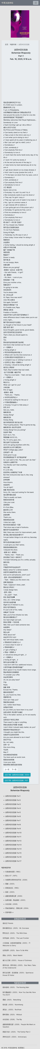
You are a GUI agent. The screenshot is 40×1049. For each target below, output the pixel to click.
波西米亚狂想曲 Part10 (13, 833)
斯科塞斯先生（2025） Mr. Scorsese (16, 928)
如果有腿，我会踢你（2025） (15, 900)
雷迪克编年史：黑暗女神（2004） (17, 908)
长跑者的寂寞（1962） (13, 872)
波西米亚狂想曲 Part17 (13, 861)
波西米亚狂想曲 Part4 (13, 808)
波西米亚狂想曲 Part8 (13, 824)
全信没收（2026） (12, 904)
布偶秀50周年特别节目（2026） (16, 880)
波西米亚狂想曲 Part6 (13, 816)
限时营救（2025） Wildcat (12, 1015)
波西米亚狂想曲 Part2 (13, 800)
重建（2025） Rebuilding (12, 1000)
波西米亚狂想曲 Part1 (12, 796)
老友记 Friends (8, 923)
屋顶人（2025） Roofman (12, 1010)
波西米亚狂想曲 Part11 (13, 837)
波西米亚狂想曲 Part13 (13, 845)
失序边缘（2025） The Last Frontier (16, 938)
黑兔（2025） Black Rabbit (12, 955)
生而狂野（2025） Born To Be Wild (15, 950)
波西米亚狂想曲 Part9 (13, 828)
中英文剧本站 (7, 3)
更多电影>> (9, 912)
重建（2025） (10, 884)
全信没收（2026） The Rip (12, 1019)
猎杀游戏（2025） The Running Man (16, 987)
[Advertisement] (20, 81)
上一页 (7, 769)
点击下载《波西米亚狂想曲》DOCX (17, 775)
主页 (6, 44)
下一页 (14, 769)
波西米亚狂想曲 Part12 (13, 841)
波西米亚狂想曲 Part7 (13, 820)
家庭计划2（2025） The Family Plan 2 (16, 1032)
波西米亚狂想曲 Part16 (13, 857)
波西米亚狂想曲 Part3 (13, 804)
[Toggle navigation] (35, 3)
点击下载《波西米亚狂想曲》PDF (16, 780)
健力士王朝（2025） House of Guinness (17, 960)
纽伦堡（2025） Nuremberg (13, 1005)
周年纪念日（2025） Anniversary (15, 1037)
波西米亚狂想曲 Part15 (13, 853)
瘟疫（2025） (10, 892)
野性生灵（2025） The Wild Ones (15, 933)
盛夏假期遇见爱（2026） (14, 896)
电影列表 (13, 44)
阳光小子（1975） (11, 876)
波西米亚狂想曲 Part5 (13, 812)
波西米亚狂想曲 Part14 (13, 849)
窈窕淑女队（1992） (12, 888)
